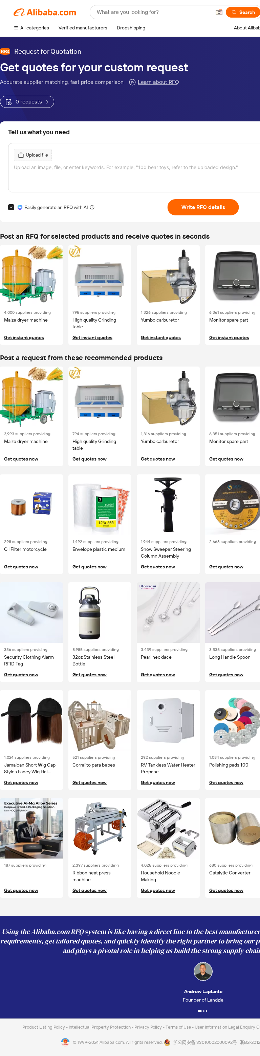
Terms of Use (179, 1027)
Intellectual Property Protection (100, 1027)
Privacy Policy (148, 1027)
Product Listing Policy (44, 1027)
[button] (219, 12)
